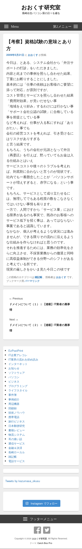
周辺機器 (13, 404)
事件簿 (12, 395)
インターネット (18, 364)
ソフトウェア (16, 373)
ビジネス (13, 381)
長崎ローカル (16, 452)
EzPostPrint (15, 351)
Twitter (46, 530)
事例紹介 (13, 399)
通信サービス (16, 443)
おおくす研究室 (41, 7)
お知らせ (13, 368)
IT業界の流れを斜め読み (23, 359)
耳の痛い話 (15, 439)
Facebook (37, 530)
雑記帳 (38, 277)
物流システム (16, 435)
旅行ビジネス (16, 421)
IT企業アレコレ (17, 355)
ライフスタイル (18, 390)
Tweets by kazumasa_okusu (22, 481)
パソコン (13, 377)
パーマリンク (32, 281)
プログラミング (18, 386)
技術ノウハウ (16, 412)
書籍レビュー (16, 430)
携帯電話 (13, 417)
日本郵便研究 (16, 426)
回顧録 (12, 408)
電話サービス (16, 461)
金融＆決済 (15, 448)
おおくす (33, 55)
